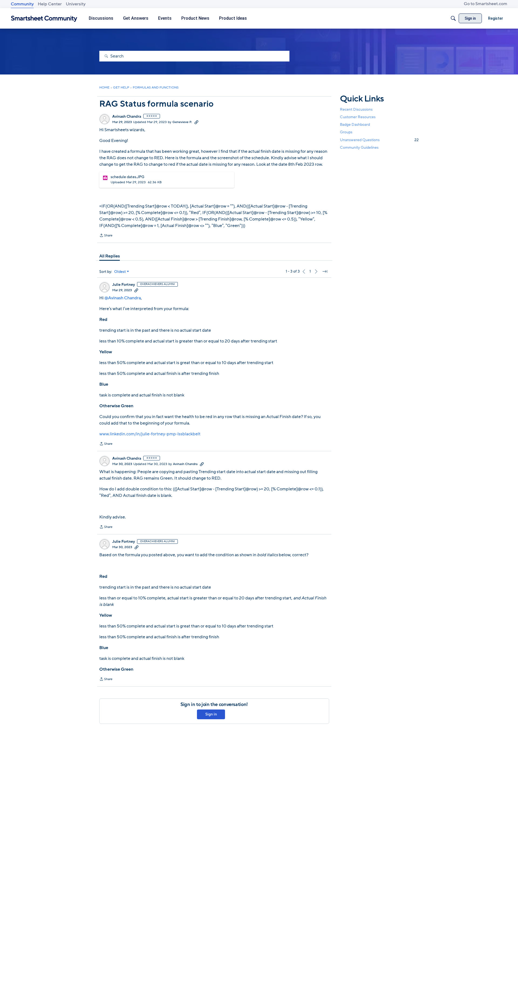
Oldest (120, 271)
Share (106, 236)
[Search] (453, 18)
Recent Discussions (356, 109)
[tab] (109, 256)
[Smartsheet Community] (44, 18)
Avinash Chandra (126, 116)
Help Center (50, 4)
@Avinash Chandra (122, 298)
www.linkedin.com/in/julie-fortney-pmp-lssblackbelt (149, 434)
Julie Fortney (123, 284)
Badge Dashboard (355, 124)
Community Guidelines (359, 147)
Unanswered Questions (379, 139)
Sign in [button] (211, 714)
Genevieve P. (182, 122)
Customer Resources (358, 117)
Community (22, 4)
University (76, 4)
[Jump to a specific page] (325, 271)
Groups (346, 132)
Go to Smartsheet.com (485, 4)
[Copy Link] (196, 122)
